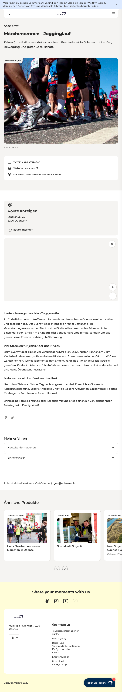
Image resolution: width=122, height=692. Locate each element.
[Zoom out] (113, 296)
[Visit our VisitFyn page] (47, 601)
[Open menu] (114, 13)
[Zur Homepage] (61, 13)
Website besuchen (24, 168)
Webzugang (59, 638)
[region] (61, 269)
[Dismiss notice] (116, 4)
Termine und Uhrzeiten (26, 162)
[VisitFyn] (18, 616)
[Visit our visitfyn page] (56, 601)
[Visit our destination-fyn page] (75, 601)
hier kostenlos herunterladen (81, 6)
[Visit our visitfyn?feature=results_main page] (65, 601)
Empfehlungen (61, 656)
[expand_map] (112, 244)
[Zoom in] (113, 287)
